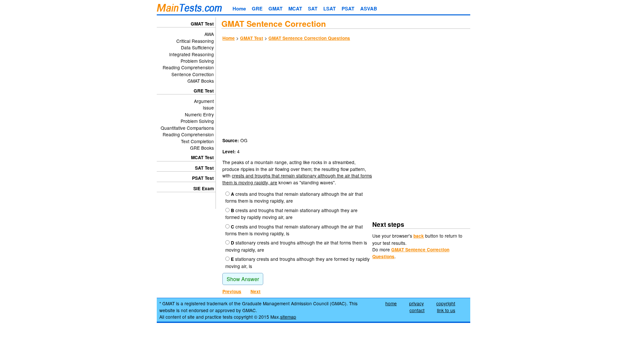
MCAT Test (202, 157)
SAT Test (204, 168)
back (418, 236)
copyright (445, 303)
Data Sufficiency (197, 47)
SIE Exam (203, 188)
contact (417, 310)
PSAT (348, 8)
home (391, 303)
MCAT (295, 8)
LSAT (329, 8)
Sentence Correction (192, 74)
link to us (446, 310)
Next (255, 291)
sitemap (288, 316)
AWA (209, 34)
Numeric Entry (199, 114)
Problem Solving (197, 61)
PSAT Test (203, 178)
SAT (312, 8)
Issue (208, 107)
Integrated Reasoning (191, 54)
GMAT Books (200, 80)
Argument (204, 101)
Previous (231, 291)
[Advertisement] (346, 90)
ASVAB (368, 8)
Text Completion (197, 141)
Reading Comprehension (188, 67)
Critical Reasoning (195, 41)
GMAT (275, 8)
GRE (257, 8)
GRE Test (204, 91)
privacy (416, 303)
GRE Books (202, 147)
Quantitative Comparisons (187, 128)
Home (239, 8)
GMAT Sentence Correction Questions (309, 38)
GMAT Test (251, 38)
